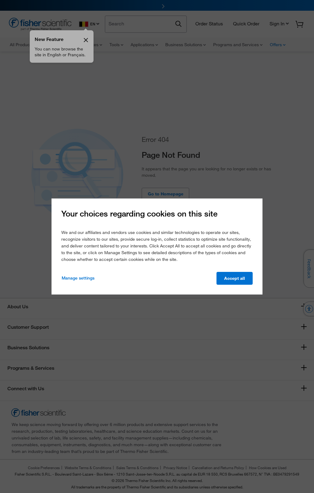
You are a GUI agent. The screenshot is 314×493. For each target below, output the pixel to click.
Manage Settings (78, 278)
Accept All (234, 278)
